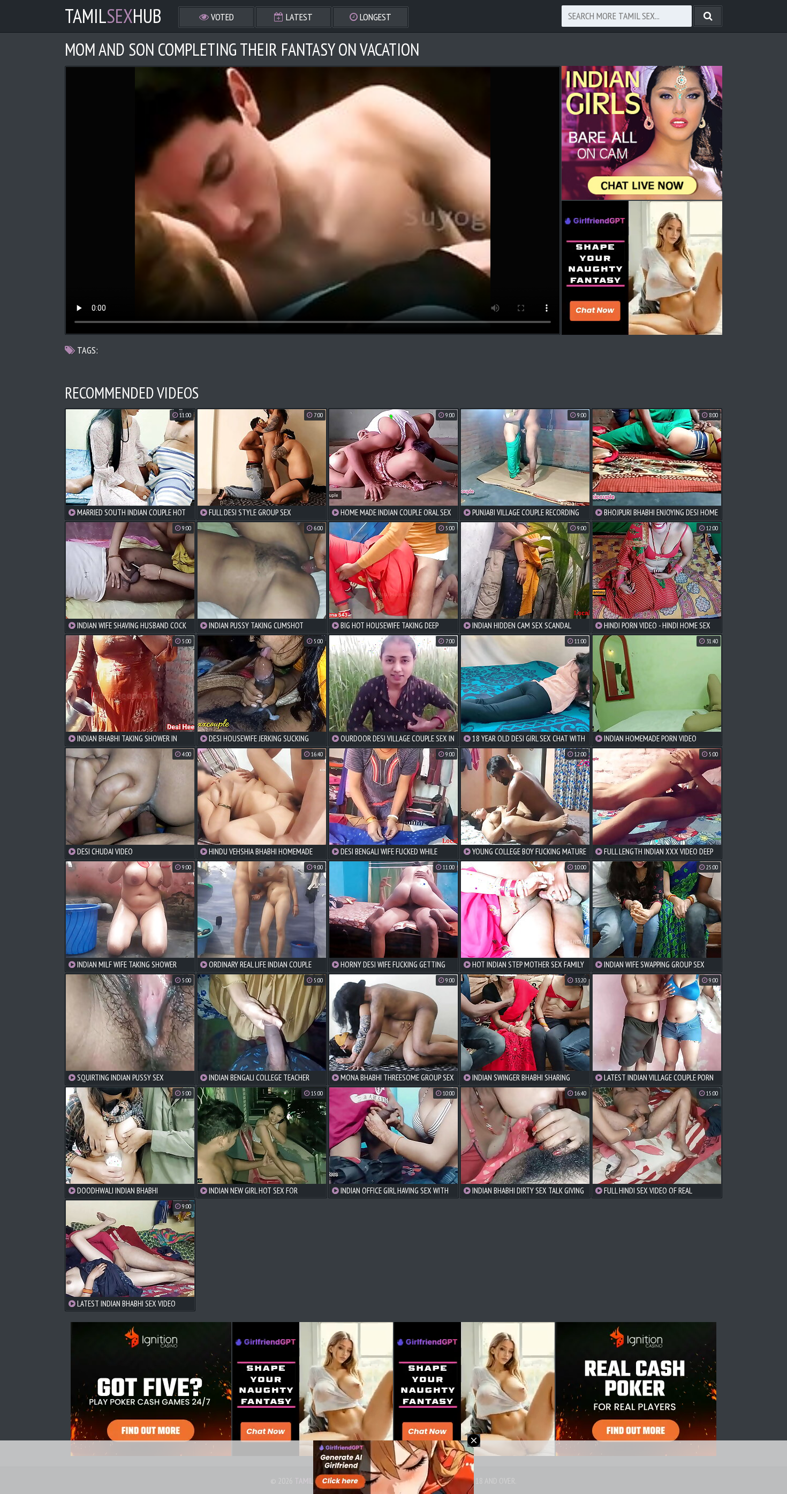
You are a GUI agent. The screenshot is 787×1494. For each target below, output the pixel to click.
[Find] (707, 16)
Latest (298, 17)
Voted (221, 17)
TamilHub (113, 16)
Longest (374, 17)
